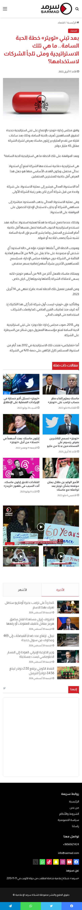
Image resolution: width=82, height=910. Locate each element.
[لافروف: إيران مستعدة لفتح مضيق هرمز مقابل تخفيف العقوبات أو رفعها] (68, 623)
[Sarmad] (56, 9)
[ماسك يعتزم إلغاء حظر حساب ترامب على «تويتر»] (61, 384)
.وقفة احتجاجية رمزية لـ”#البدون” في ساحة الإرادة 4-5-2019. (62, 575)
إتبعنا (73, 689)
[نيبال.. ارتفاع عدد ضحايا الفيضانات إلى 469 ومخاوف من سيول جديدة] (68, 640)
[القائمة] (5, 10)
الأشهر (22, 589)
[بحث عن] (77, 10)
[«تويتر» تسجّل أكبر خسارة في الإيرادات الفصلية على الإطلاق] (21, 384)
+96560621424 (71, 844)
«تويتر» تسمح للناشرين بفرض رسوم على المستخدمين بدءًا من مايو (63, 442)
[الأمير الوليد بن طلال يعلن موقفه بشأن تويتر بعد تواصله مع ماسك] (61, 468)
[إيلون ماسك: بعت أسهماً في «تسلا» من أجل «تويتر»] (21, 424)
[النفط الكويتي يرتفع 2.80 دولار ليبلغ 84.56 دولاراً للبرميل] (68, 672)
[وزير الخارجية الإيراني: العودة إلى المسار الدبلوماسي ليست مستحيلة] (68, 656)
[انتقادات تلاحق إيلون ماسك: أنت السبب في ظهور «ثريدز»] (21, 468)
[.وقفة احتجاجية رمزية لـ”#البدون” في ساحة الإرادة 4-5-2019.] (61, 556)
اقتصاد (61, 22)
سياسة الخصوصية (68, 820)
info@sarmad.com (68, 853)
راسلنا (75, 826)
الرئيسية (72, 22)
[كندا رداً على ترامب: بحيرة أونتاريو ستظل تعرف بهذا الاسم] (68, 607)
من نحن (74, 807)
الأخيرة (60, 589)
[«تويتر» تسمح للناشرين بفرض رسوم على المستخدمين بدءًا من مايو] (61, 424)
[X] (35, 862)
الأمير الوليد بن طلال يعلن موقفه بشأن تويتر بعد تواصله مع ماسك (63, 485)
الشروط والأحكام (69, 813)
